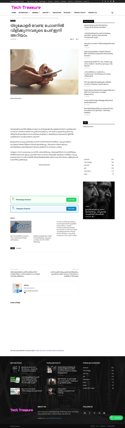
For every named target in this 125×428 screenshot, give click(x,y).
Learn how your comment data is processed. (50, 350)
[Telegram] (37, 44)
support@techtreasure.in (53, 418)
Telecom (18, 18)
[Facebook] (103, 1)
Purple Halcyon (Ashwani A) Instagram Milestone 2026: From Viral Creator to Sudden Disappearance (99, 92)
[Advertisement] (44, 113)
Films (87, 206)
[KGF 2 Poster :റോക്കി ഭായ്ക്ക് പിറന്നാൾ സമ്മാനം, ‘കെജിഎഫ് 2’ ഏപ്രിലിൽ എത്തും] (51, 381)
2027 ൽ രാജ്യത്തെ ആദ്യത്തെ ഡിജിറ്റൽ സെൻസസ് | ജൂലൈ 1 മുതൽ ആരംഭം (97, 83)
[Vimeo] (111, 1)
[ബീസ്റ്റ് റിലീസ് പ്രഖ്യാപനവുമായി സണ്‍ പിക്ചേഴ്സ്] (51, 391)
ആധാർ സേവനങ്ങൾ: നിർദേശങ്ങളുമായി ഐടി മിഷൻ (99, 44)
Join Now (71, 200)
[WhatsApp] (33, 44)
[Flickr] (94, 413)
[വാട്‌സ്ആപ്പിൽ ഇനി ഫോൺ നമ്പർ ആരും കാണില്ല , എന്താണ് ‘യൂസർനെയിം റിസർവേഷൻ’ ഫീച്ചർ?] (15, 379)
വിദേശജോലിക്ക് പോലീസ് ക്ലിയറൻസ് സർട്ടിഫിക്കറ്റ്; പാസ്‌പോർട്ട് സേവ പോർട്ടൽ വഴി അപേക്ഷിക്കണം (25, 274)
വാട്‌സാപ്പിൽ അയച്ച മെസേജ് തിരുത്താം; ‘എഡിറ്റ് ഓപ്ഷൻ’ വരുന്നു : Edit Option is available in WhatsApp (64, 274)
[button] (112, 12)
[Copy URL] (42, 44)
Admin (26, 285)
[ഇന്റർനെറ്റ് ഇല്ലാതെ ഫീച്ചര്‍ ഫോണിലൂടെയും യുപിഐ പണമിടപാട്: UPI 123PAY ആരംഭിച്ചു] (43, 227)
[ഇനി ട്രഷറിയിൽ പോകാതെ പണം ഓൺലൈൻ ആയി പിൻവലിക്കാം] (20, 227)
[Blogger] (85, 413)
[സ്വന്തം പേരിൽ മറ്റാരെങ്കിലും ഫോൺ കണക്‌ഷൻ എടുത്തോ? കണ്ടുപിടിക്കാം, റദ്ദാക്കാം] (68, 228)
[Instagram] (105, 1)
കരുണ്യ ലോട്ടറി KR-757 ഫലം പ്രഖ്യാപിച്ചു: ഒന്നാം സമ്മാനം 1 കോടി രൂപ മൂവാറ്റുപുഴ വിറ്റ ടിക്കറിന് (98, 64)
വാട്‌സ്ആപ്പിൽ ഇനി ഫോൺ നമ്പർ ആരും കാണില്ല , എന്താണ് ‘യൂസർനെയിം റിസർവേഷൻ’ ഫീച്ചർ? (97, 35)
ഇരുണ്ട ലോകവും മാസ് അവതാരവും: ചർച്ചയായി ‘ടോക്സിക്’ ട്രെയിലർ (96, 26)
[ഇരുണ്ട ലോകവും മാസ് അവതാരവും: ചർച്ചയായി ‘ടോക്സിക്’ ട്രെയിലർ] (99, 200)
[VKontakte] (104, 413)
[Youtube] (113, 1)
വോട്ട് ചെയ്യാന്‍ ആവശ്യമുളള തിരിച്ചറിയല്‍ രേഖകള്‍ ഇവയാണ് (98, 101)
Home (12, 18)
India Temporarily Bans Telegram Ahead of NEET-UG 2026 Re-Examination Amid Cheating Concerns (98, 53)
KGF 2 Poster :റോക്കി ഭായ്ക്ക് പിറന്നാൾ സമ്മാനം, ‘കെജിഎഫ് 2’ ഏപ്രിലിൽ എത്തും (68, 380)
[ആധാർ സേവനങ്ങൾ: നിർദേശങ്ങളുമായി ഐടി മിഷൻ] (15, 391)
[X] (108, 1)
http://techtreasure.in (29, 288)
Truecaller (18, 248)
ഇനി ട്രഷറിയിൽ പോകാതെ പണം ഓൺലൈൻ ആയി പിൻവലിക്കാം (19, 238)
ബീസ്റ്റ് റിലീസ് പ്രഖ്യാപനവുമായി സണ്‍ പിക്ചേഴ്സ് (66, 390)
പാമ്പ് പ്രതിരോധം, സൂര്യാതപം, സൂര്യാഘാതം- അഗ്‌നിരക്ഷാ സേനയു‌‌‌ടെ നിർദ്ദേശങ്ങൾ (97, 74)
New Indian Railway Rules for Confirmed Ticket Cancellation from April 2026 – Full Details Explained (98, 110)
